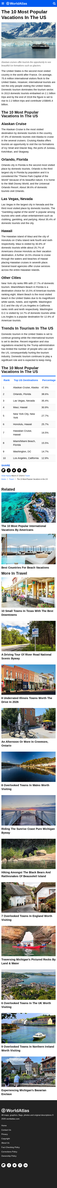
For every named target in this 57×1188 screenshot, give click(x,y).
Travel (27, 476)
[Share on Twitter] (14, 470)
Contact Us (6, 1130)
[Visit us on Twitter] (14, 1165)
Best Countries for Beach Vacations (25, 567)
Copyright (5, 1139)
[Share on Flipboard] (3, 470)
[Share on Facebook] (9, 470)
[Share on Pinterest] (19, 470)
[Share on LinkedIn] (24, 470)
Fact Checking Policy (10, 1147)
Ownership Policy (8, 1156)
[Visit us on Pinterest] (20, 1165)
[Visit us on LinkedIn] (26, 1165)
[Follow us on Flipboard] (3, 1165)
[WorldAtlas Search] (54, 3)
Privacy (4, 1134)
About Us (5, 1143)
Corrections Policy (9, 1152)
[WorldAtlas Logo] (17, 3)
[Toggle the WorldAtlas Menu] (2, 3)
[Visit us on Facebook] (9, 1165)
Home (4, 1126)
